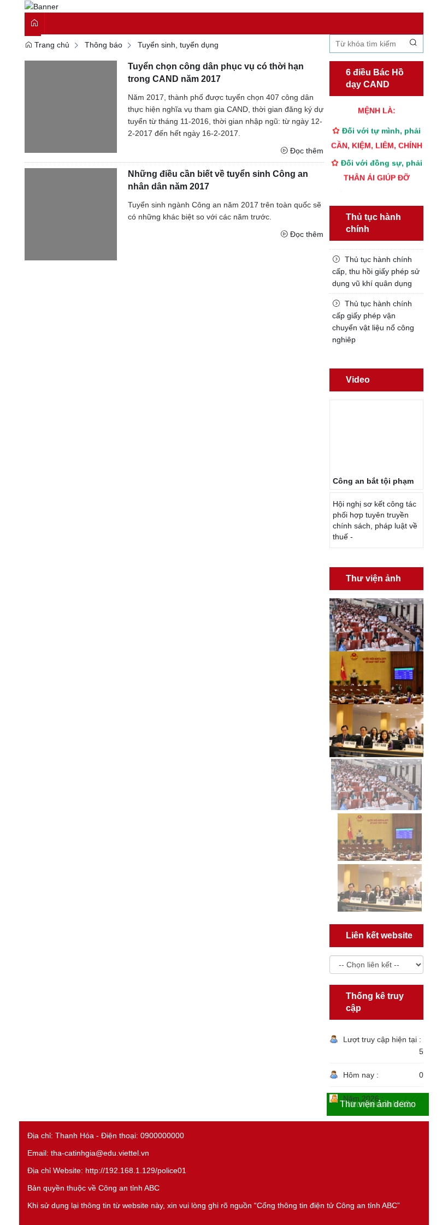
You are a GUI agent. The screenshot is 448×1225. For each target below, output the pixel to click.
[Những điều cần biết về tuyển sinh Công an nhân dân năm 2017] (71, 213)
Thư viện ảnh (373, 578)
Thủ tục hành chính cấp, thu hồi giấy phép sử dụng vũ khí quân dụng (376, 271)
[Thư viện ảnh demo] (376, 730)
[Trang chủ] (41, 6)
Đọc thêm (306, 150)
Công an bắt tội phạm (373, 481)
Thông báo (103, 44)
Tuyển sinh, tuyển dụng (178, 44)
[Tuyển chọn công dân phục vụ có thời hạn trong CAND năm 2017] (71, 106)
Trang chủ (50, 44)
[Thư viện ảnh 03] (376, 624)
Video (358, 379)
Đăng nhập (346, 11)
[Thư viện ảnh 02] (376, 677)
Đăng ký (390, 11)
